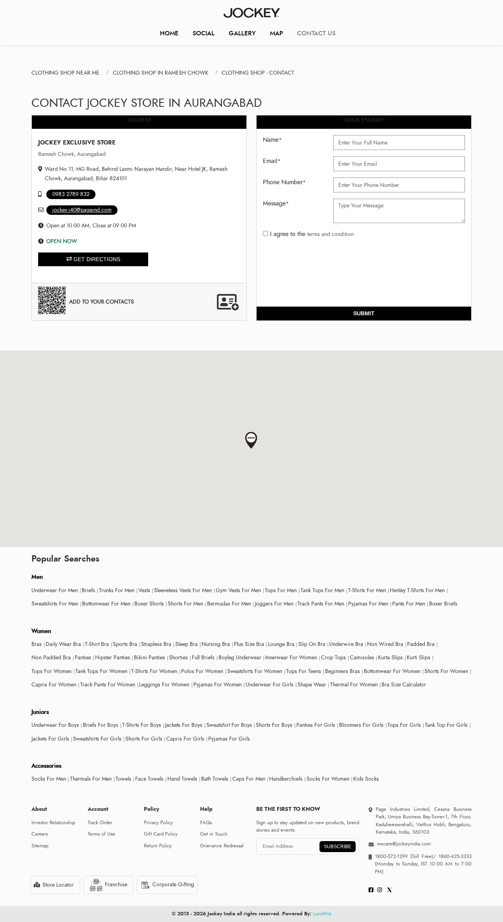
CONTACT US (316, 33)
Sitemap (39, 845)
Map (276, 33)
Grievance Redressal (222, 845)
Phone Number (284, 182)
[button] (251, 440)
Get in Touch (214, 834)
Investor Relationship (53, 822)
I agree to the (311, 234)
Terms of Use (101, 834)
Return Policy (158, 845)
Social (204, 33)
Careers (39, 834)
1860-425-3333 (454, 856)
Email (272, 161)
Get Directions (96, 259)
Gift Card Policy (161, 834)
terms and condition (330, 234)
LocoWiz (322, 913)
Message (276, 203)
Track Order (100, 822)
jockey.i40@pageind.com (82, 210)
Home (169, 33)
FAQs (206, 822)
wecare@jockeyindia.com (404, 843)
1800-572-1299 (391, 856)
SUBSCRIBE (337, 846)
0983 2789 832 (71, 194)
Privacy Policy (158, 822)
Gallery (242, 33)
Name (272, 139)
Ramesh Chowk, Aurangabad (72, 154)
